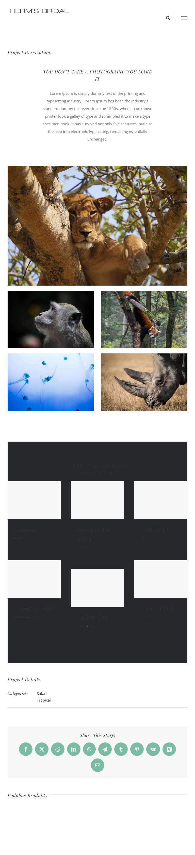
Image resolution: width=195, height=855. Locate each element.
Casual (145, 617)
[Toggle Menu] (184, 18)
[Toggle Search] (168, 18)
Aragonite (84, 546)
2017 (144, 538)
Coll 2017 (154, 530)
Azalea (24, 530)
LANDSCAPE (34, 609)
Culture (94, 625)
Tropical (36, 617)
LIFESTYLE (157, 609)
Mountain (21, 617)
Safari (42, 693)
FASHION (92, 617)
